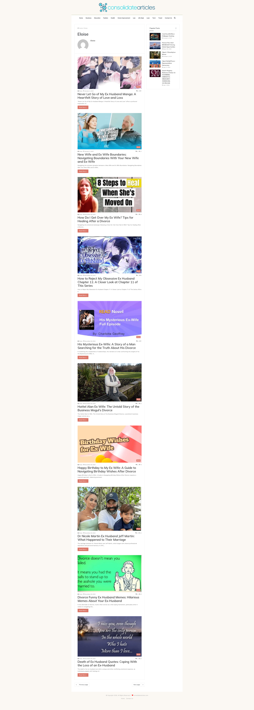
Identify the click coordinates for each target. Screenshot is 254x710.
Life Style (141, 18)
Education (97, 18)
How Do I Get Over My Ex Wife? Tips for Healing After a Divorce (105, 219)
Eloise (92, 40)
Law (134, 18)
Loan (148, 18)
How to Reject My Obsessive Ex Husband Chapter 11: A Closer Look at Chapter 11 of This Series (108, 282)
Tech (154, 18)
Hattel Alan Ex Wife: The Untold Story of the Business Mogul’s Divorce (108, 408)
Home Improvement (124, 18)
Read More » (83, 107)
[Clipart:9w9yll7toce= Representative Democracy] (155, 64)
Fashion (105, 18)
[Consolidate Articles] (127, 7)
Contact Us (168, 18)
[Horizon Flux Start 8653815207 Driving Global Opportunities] (155, 45)
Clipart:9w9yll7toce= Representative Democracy (168, 63)
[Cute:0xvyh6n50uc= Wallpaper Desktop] (155, 36)
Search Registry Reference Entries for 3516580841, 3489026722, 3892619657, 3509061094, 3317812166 (169, 77)
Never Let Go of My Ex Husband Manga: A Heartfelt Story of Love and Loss (107, 96)
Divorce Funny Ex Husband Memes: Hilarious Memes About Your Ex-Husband (108, 599)
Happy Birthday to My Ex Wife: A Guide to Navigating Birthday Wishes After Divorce (107, 469)
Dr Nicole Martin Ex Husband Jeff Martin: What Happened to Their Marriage (106, 538)
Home (81, 18)
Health (113, 18)
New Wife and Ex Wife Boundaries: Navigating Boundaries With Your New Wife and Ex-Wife (108, 158)
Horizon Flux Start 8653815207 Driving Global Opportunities (168, 45)
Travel (160, 18)
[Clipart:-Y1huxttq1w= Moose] (155, 55)
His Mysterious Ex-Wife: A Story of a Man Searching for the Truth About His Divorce (107, 346)
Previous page (83, 684)
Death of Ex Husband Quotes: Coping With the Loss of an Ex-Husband (107, 663)
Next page (137, 684)
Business (88, 18)
